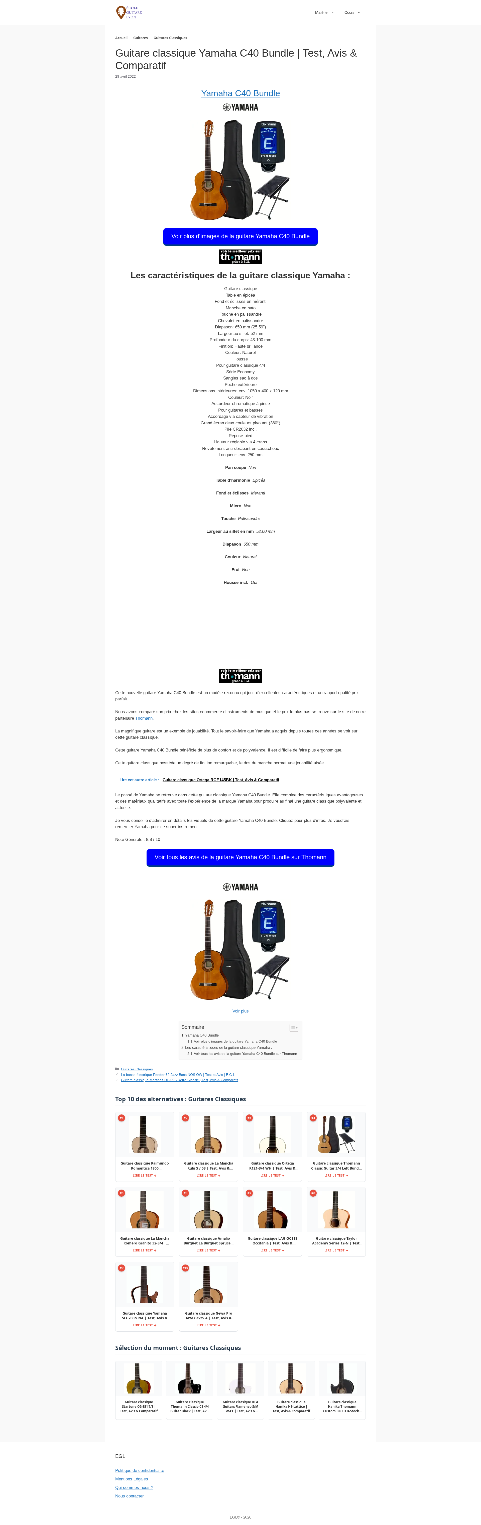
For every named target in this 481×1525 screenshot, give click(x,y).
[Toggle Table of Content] (291, 1028)
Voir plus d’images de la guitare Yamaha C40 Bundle (240, 236)
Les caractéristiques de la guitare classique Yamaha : (228, 1047)
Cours (349, 12)
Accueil (121, 37)
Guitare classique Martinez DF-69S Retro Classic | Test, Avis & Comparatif (179, 1080)
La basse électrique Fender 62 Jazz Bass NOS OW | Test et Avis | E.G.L (178, 1075)
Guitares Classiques (170, 37)
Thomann (144, 718)
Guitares (140, 37)
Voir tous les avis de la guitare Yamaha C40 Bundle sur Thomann (240, 857)
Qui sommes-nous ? (134, 1487)
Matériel (321, 12)
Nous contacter (129, 1496)
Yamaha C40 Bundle (240, 93)
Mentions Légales (131, 1479)
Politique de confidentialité (139, 1470)
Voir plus (240, 1011)
